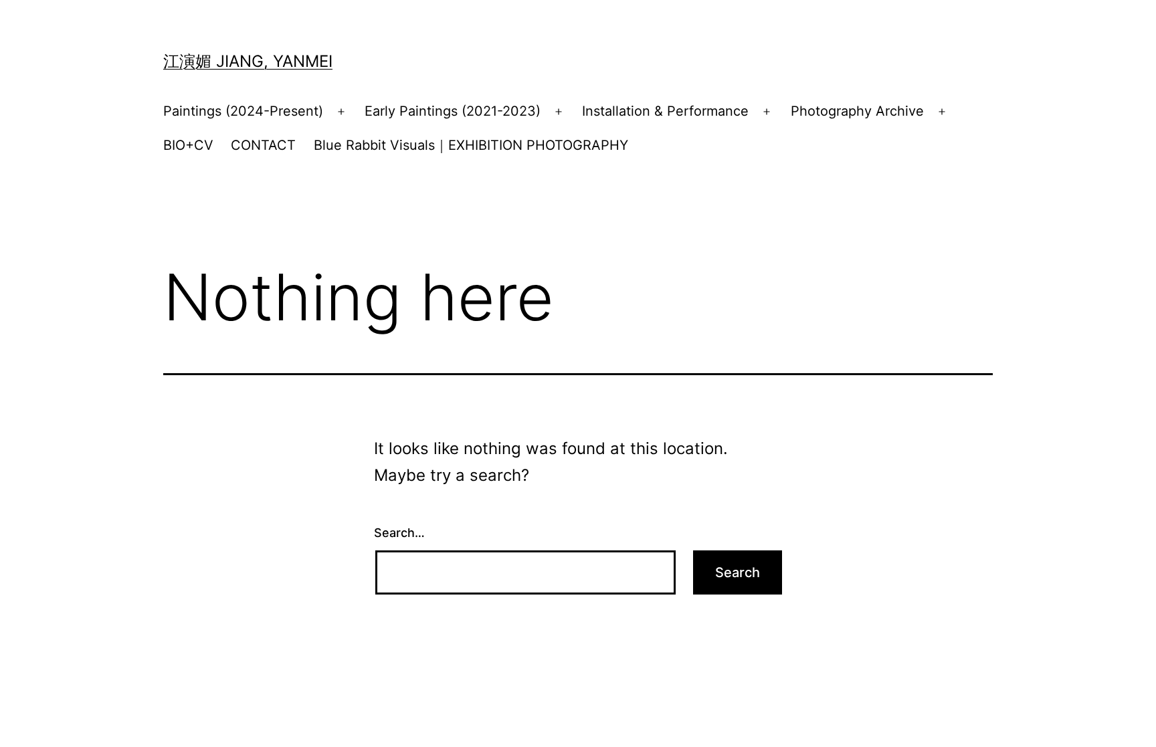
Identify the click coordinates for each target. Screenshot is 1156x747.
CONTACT (263, 145)
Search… (399, 533)
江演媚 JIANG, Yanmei (247, 61)
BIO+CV (188, 145)
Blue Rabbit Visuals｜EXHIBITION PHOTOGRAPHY (471, 145)
